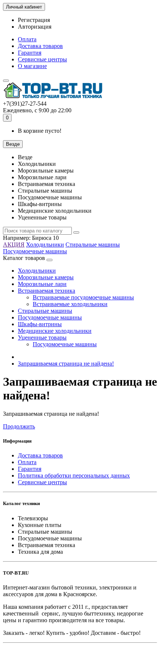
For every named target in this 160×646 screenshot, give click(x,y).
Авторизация (34, 26)
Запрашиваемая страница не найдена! (66, 363)
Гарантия (29, 52)
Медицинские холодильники (55, 331)
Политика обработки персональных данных (74, 475)
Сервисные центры (42, 59)
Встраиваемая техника (46, 290)
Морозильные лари (42, 284)
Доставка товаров (40, 46)
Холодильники (45, 244)
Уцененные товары (42, 337)
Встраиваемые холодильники (70, 304)
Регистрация (34, 20)
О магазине (32, 66)
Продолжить (19, 426)
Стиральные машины (92, 244)
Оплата (27, 39)
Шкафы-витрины (40, 324)
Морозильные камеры (46, 277)
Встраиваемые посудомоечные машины (83, 297)
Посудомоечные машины (35, 251)
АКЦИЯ (14, 244)
